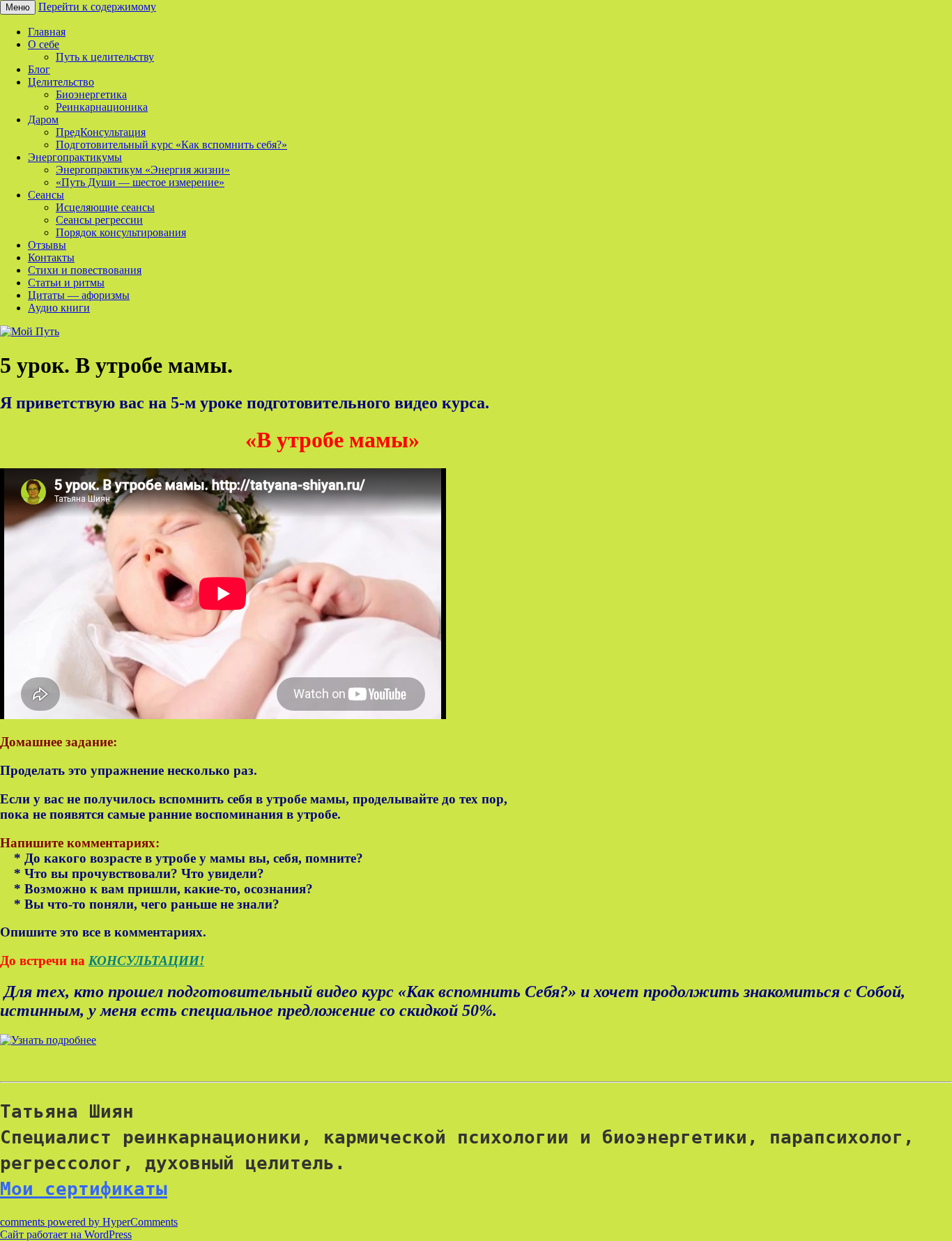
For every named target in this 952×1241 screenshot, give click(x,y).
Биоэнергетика (91, 94)
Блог (39, 69)
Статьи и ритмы (66, 282)
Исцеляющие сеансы (105, 207)
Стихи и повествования (84, 270)
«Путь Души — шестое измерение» (140, 182)
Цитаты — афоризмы (79, 295)
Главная (47, 32)
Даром (43, 119)
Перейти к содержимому (97, 7)
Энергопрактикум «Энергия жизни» (143, 170)
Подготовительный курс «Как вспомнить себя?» (171, 145)
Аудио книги (59, 308)
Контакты (51, 257)
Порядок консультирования (121, 232)
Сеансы (46, 195)
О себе (43, 44)
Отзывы (47, 245)
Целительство (61, 82)
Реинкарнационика (102, 107)
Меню (18, 7)
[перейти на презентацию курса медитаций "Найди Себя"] (48, 1040)
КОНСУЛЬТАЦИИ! (146, 960)
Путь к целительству (105, 57)
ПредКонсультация (101, 132)
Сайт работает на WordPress (66, 1234)
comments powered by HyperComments (89, 1222)
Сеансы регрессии (99, 220)
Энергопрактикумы (75, 157)
